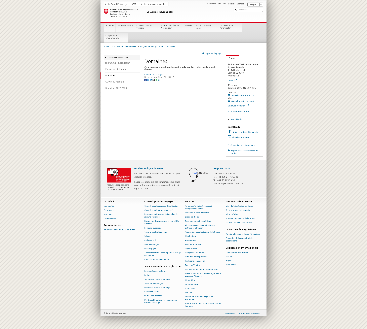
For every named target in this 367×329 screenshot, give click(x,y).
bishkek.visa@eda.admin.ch (244, 101)
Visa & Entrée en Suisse (203, 26)
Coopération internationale (112, 36)
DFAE (133, 4)
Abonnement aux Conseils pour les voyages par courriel (162, 254)
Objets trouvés (191, 249)
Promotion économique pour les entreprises (199, 298)
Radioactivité (150, 240)
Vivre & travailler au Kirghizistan (170, 26)
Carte (231, 80)
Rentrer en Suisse (151, 292)
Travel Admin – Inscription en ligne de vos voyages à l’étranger (203, 274)
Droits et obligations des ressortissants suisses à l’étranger (160, 301)
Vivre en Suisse (232, 214)
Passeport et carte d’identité (197, 213)
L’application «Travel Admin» (156, 259)
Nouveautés (109, 206)
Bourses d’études (192, 265)
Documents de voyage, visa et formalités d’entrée (161, 222)
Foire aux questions (152, 228)
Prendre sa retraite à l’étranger (157, 288)
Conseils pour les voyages (144, 26)
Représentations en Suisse (155, 271)
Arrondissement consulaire (243, 145)
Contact (231, 58)
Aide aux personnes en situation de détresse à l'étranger (200, 226)
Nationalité (190, 288)
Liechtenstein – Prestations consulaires (201, 269)
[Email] (159, 80)
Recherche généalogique (195, 261)
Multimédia (231, 265)
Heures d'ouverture (239, 111)
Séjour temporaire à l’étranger (157, 279)
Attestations (190, 240)
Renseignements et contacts (238, 210)
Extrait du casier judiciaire (196, 257)
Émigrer (147, 275)
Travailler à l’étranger (153, 283)
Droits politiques (192, 217)
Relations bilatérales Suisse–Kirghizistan (243, 234)
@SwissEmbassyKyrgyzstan (246, 132)
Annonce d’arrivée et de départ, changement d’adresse (198, 207)
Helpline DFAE (221, 168)
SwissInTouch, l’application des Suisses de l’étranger (203, 304)
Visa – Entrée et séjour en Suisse (239, 206)
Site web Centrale (237, 105)
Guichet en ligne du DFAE (148, 168)
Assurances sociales (193, 244)
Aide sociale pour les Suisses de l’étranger (203, 232)
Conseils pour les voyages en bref (158, 210)
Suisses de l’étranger (153, 296)
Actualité (110, 25)
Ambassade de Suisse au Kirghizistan (119, 230)
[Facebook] (145, 80)
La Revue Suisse (191, 284)
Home (106, 46)
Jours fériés (236, 119)
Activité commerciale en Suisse (239, 222)
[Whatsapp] (156, 80)
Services (188, 25)
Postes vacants (110, 218)
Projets (229, 261)
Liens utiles (190, 280)
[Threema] (154, 80)
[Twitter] (148, 80)
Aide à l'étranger (151, 244)
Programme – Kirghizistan (151, 46)
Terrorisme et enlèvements (155, 232)
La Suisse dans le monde (154, 4)
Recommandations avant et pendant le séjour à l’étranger (161, 215)
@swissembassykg (241, 137)
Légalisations (190, 236)
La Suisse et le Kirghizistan (226, 26)
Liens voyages (150, 249)
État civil (188, 293)
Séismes (147, 236)
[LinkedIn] (151, 80)
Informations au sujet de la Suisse (240, 218)
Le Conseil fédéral (115, 4)
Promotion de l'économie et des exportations (239, 239)
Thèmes (229, 256)
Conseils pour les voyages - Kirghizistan (161, 206)
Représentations (125, 25)
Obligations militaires (194, 253)
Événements (109, 210)
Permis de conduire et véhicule (198, 221)
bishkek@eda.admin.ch (242, 95)
